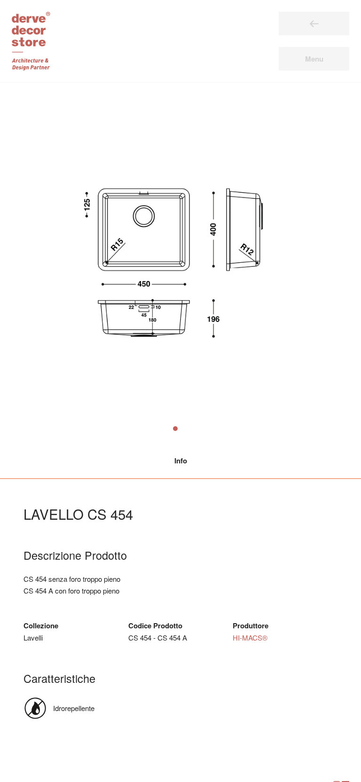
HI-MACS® (250, 637)
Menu (314, 59)
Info (180, 460)
